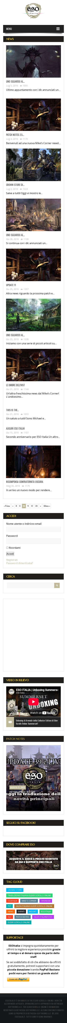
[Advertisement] (33, 635)
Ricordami (14, 547)
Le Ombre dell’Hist (15, 385)
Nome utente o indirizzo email (23, 523)
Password (12, 536)
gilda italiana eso (43, 916)
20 (36, 505)
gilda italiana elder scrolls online (34, 906)
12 (32, 505)
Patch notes (22, 916)
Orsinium (45, 900)
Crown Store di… (15, 185)
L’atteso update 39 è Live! (22, 792)
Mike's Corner (29, 900)
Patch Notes (15, 739)
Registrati (12, 560)
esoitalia (12, 900)
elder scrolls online (19, 922)
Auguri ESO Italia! (15, 428)
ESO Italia (46, 911)
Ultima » (47, 505)
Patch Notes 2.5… (15, 134)
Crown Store (15, 890)
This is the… (12, 410)
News (10, 911)
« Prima (7, 505)
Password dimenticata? (19, 563)
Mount (32, 911)
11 (28, 505)
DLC (9, 916)
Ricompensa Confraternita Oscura (24, 481)
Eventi (21, 911)
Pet (9, 906)
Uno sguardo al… (15, 81)
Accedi (10, 553)
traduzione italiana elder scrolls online (29, 895)
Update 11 (11, 285)
